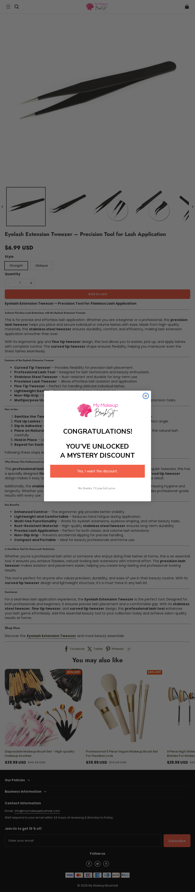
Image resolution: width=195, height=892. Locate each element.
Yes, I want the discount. (97, 471)
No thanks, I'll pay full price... (97, 488)
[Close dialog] (146, 396)
